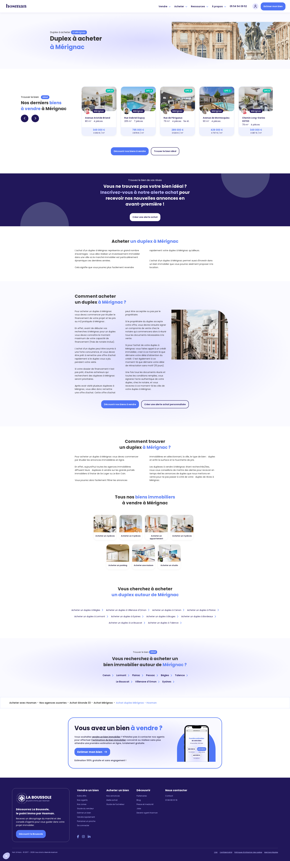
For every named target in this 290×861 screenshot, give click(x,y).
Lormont (121, 675)
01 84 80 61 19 (171, 800)
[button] (6, 855)
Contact (169, 796)
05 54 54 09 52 (238, 6)
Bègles (165, 675)
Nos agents (82, 800)
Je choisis (34, 845)
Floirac (136, 675)
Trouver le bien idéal (165, 151)
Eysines (166, 681)
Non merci (13, 845)
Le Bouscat (122, 681)
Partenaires (142, 796)
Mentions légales (271, 852)
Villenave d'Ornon (145, 681)
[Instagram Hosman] (83, 836)
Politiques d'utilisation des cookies (248, 852)
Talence (180, 675)
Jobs (139, 808)
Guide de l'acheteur (115, 804)
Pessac (150, 675)
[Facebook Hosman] (78, 836)
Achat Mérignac (103, 702)
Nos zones (81, 804)
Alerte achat (112, 800)
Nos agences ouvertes (53, 702)
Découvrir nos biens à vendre (130, 151)
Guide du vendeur (85, 808)
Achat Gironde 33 (80, 702)
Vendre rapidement (86, 817)
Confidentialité (226, 852)
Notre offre (81, 796)
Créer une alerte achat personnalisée (165, 404)
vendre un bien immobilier (106, 736)
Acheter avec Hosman (22, 702)
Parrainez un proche (86, 821)
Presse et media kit (145, 804)
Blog (139, 800)
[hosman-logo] (16, 6)
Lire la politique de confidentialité (21, 835)
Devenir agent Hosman (147, 812)
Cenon (106, 675)
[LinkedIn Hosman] (89, 836)
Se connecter (83, 825)
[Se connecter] (255, 6)
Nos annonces (113, 796)
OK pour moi (56, 845)
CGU (216, 852)
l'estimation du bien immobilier (108, 740)
